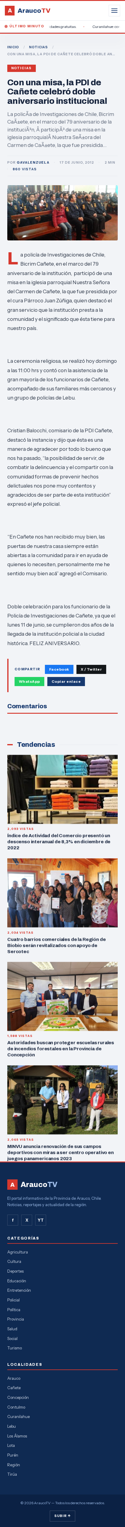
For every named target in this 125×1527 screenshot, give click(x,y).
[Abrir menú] (114, 10)
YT (41, 1220)
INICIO (13, 47)
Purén (12, 1455)
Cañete (14, 1387)
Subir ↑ (62, 1516)
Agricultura (17, 1252)
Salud (12, 1328)
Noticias (21, 68)
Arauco (13, 1378)
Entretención (19, 1290)
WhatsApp (29, 681)
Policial (13, 1299)
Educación (16, 1280)
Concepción (18, 1397)
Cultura (14, 1261)
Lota (11, 1445)
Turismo (14, 1347)
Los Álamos (17, 1435)
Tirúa (12, 1474)
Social (12, 1338)
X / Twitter (91, 669)
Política (13, 1309)
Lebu (11, 1426)
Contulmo (16, 1407)
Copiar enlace (66, 681)
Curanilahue (18, 1416)
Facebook (59, 669)
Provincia (15, 1319)
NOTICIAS (38, 47)
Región (13, 1464)
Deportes (15, 1271)
